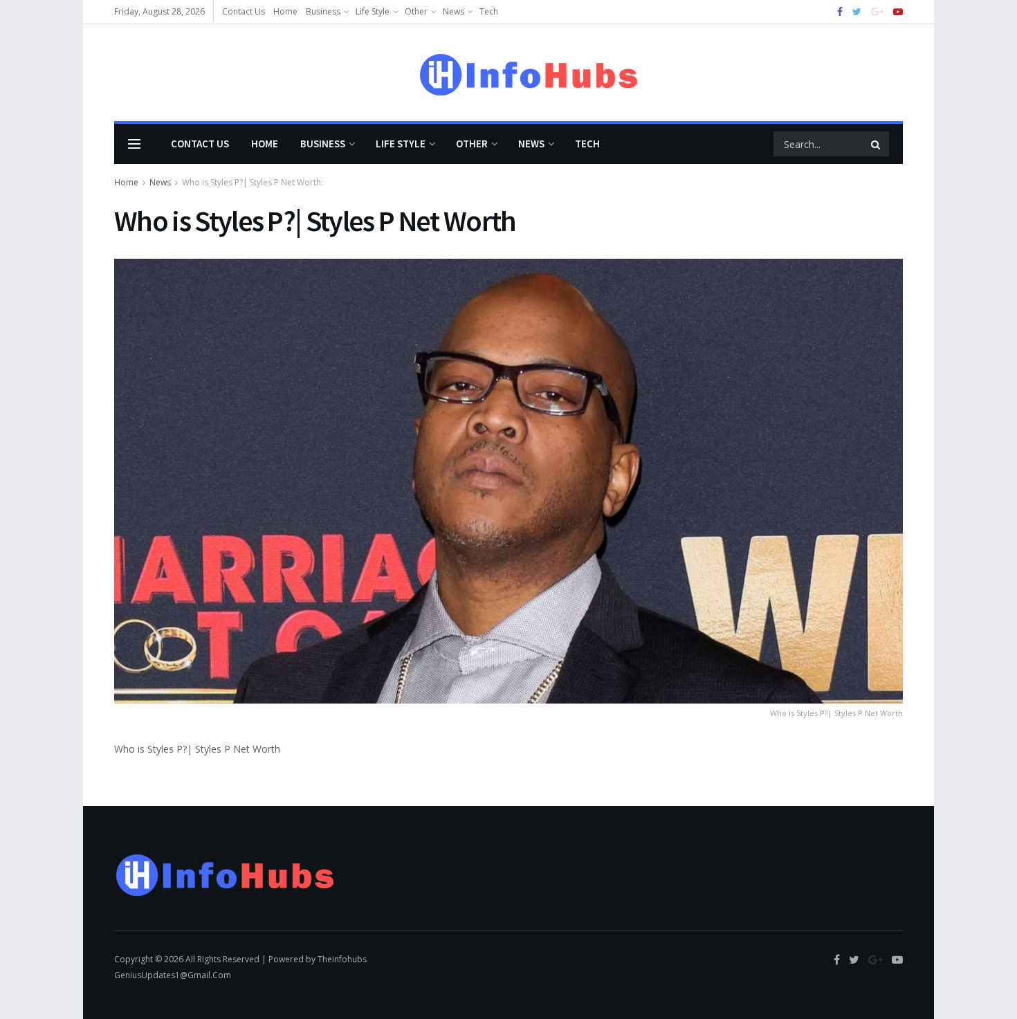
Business (323, 11)
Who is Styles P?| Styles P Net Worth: (252, 182)
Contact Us (243, 11)
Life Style (373, 11)
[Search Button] (876, 143)
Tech (488, 11)
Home (285, 11)
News (453, 11)
